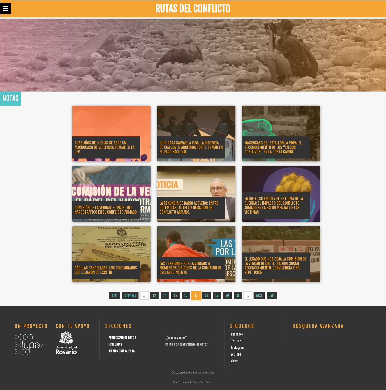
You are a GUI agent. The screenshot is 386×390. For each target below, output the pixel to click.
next (259, 295)
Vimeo (234, 361)
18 (206, 295)
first (114, 295)
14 (165, 295)
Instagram (237, 348)
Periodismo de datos (122, 338)
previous (130, 295)
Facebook (237, 334)
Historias (115, 344)
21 (237, 295)
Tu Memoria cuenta (122, 351)
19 (216, 295)
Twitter (236, 341)
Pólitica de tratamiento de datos (186, 344)
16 (185, 295)
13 (154, 295)
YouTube (236, 354)
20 (227, 295)
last (272, 295)
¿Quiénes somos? (176, 338)
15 (175, 295)
